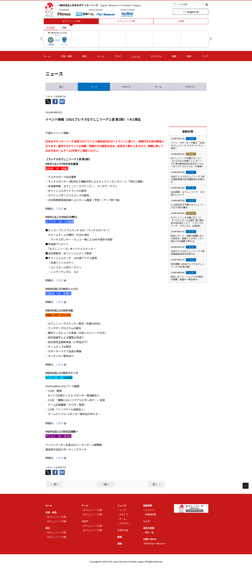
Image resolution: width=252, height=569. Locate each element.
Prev (41, 38)
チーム (100, 56)
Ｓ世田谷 (50, 44)
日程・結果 (66, 56)
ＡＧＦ (57, 35)
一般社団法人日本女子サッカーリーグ (99, 5)
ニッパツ (64, 44)
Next (211, 38)
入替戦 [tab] (181, 21)
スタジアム (156, 56)
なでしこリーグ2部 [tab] (126, 21)
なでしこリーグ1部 (56, 516)
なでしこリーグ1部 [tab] (71, 21)
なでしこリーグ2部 (56, 521)
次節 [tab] (64, 27)
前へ (56, 484)
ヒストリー (150, 510)
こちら (59, 208)
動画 (174, 56)
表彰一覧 (149, 532)
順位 (84, 56)
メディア (123, 514)
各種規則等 (150, 514)
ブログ (117, 56)
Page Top (246, 486)
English (191, 12)
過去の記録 (148, 528)
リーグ (122, 510)
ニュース (135, 56)
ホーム (47, 56)
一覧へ (105, 484)
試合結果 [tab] (50, 27)
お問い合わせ (150, 539)
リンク (205, 56)
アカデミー (124, 523)
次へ (154, 484)
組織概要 (147, 505)
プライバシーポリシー (154, 543)
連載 (189, 56)
